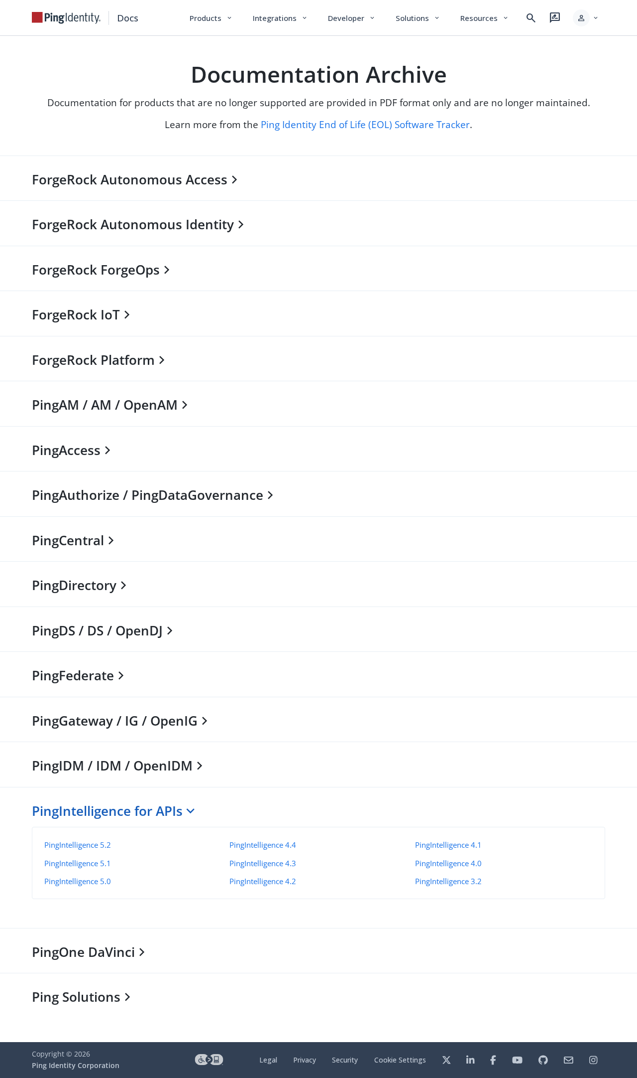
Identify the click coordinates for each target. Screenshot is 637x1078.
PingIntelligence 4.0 (448, 863)
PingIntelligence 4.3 (262, 863)
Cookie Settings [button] (400, 1060)
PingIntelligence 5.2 (77, 845)
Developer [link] (352, 18)
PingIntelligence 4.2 (262, 881)
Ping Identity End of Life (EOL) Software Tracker (365, 124)
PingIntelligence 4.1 (448, 845)
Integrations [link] (280, 18)
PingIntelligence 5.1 (77, 863)
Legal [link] (268, 1060)
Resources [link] (484, 18)
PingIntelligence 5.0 (77, 881)
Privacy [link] (304, 1060)
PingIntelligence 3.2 (448, 881)
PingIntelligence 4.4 (262, 845)
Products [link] (211, 18)
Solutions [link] (418, 18)
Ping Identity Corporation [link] (75, 1065)
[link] (66, 18)
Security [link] (345, 1060)
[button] (586, 17)
